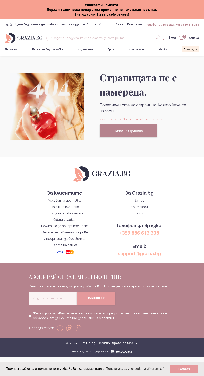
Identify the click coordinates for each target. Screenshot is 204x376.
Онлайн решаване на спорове (64, 232)
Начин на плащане (65, 207)
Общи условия (64, 220)
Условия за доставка (64, 200)
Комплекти (136, 49)
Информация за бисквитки (64, 239)
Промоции (190, 49)
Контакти (135, 24)
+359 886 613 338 (187, 24)
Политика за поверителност (64, 226)
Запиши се (96, 298)
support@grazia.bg (139, 253)
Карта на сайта (65, 245)
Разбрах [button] (184, 368)
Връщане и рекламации (64, 213)
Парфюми (11, 49)
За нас (120, 24)
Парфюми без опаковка (47, 49)
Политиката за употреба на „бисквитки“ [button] (135, 368)
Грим (111, 49)
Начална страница (128, 131)
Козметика (85, 49)
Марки (163, 49)
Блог (139, 213)
